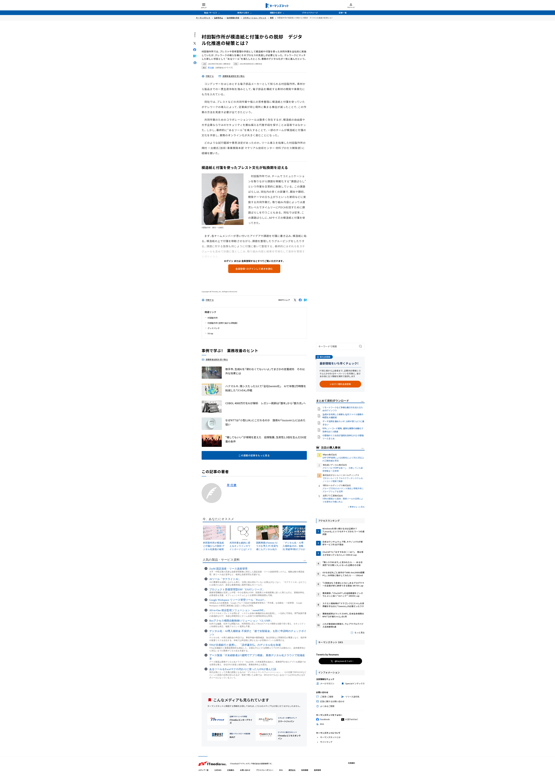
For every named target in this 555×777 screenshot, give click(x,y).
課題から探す (276, 12)
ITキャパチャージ (310, 12)
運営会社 (291, 770)
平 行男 (232, 485)
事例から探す (243, 12)
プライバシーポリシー (264, 770)
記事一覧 (343, 12)
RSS (281, 770)
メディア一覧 (203, 770)
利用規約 (351, 763)
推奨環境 (317, 770)
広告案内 (230, 770)
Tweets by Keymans (327, 654)
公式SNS (217, 770)
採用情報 (304, 770)
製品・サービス (210, 12)
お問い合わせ (245, 770)
